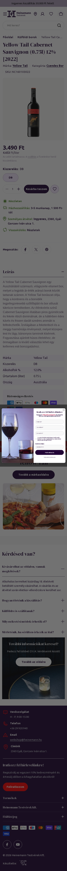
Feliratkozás (49, 452)
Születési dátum (39, 443)
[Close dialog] (64, 410)
